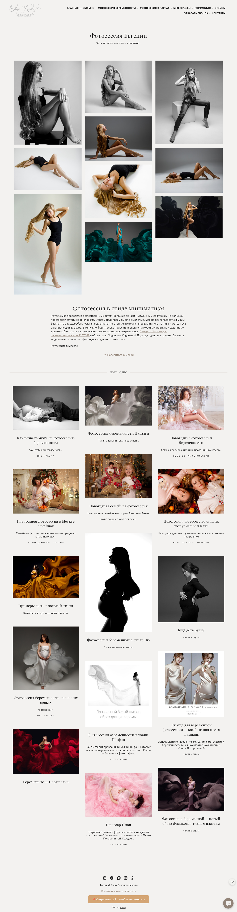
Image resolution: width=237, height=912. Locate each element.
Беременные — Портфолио (46, 781)
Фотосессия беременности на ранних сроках (46, 700)
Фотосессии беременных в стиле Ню (118, 639)
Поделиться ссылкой (120, 354)
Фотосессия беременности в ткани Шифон (118, 737)
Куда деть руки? (191, 630)
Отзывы (220, 8)
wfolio (123, 907)
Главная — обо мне (80, 8)
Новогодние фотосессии (191, 456)
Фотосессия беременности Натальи (118, 433)
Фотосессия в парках (155, 8)
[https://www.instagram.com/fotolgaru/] (125, 878)
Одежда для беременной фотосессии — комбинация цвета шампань (191, 729)
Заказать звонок (196, 13)
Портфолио (202, 8)
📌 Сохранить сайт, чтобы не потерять (118, 899)
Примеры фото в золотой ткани (45, 605)
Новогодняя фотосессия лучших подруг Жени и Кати (191, 523)
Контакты (219, 13)
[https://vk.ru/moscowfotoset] (104, 878)
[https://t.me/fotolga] (111, 878)
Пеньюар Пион (118, 824)
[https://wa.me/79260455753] (132, 878)
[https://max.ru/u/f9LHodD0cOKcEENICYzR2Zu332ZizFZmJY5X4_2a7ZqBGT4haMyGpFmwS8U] (119, 878)
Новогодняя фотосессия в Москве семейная (46, 523)
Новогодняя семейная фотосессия (118, 505)
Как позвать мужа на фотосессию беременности (46, 440)
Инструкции (45, 456)
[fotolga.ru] (25, 10)
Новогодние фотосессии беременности (191, 440)
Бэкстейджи (182, 8)
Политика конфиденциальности (118, 891)
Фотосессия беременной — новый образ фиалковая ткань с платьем (191, 821)
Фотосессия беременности (117, 8)
